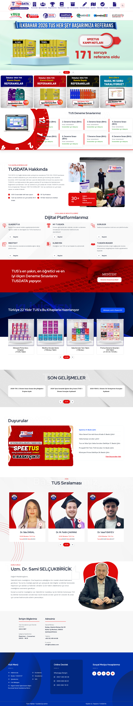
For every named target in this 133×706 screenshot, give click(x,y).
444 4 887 (22, 629)
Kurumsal (34, 8)
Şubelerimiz (14, 679)
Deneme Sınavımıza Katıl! (109, 280)
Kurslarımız (38, 673)
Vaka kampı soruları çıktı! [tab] (89, 439)
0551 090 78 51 (62, 685)
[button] (59, 72)
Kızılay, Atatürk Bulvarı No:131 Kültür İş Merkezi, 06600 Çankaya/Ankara (55, 629)
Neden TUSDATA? (16, 676)
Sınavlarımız (38, 676)
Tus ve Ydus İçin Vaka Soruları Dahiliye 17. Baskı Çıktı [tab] (99, 443)
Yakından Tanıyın (102, 8)
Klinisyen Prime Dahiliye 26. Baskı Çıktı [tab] (94, 452)
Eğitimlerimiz (43, 8)
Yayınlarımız (62, 8)
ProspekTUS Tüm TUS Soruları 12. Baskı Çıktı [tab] (96, 448)
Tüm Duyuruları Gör (113, 456)
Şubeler (93, 8)
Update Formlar (114, 8)
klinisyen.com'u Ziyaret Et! (112, 310)
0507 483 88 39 (62, 677)
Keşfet (15, 237)
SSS (35, 679)
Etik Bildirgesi (14, 682)
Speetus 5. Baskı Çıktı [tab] (87, 430)
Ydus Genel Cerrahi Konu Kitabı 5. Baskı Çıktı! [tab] (97, 434)
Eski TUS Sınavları (73, 8)
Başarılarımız (52, 8)
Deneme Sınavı (85, 8)
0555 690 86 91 (62, 681)
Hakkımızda (14, 673)
